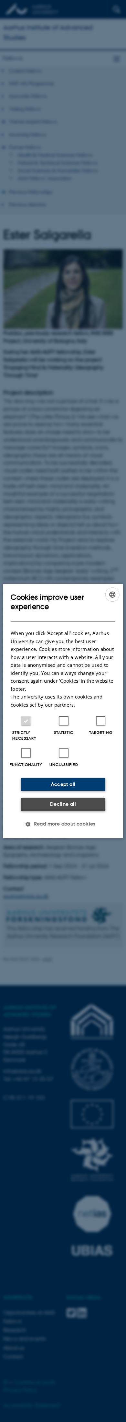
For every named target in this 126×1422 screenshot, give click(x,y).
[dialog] (63, 711)
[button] (63, 824)
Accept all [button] (63, 784)
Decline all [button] (63, 804)
